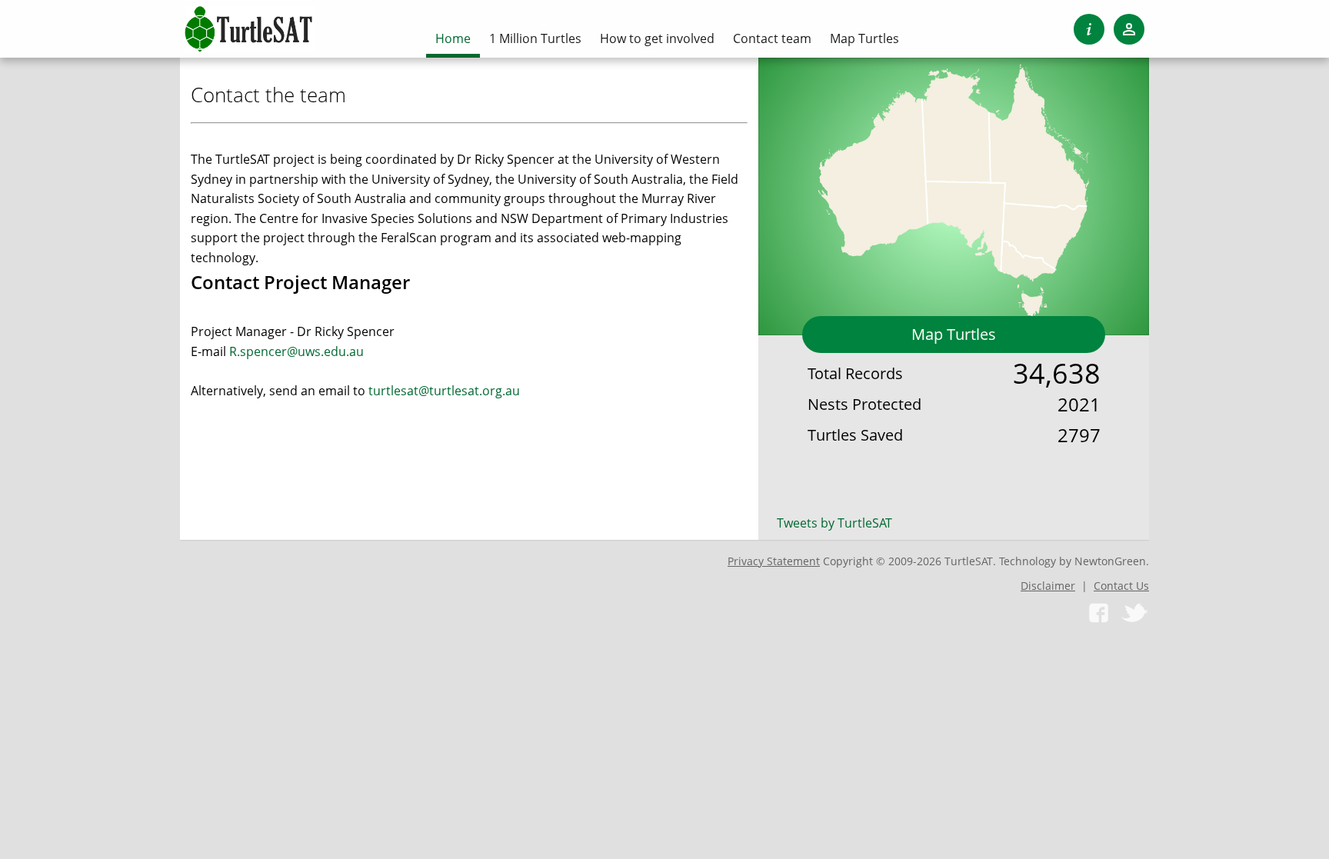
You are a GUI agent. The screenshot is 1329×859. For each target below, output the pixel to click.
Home (453, 38)
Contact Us (1121, 585)
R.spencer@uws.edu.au (296, 351)
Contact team (772, 38)
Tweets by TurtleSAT (834, 522)
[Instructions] (1089, 29)
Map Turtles (953, 334)
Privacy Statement (774, 561)
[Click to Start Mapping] (954, 189)
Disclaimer (1048, 585)
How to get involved (657, 38)
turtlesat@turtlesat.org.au (444, 390)
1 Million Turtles (535, 38)
